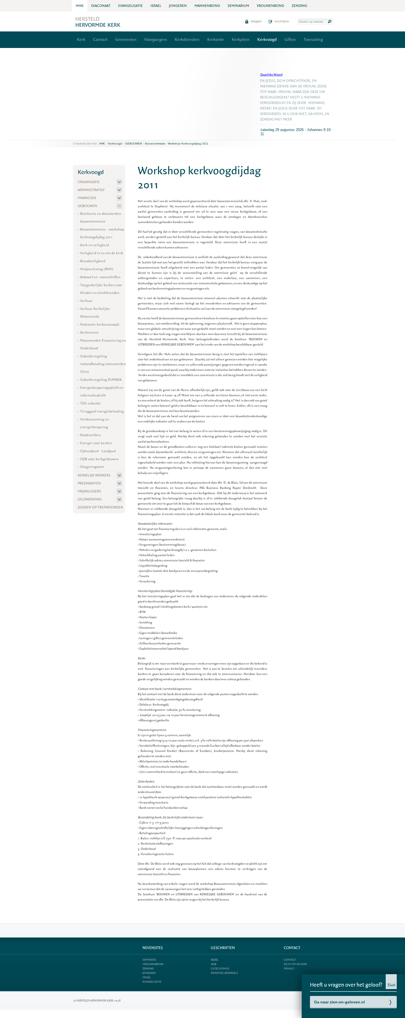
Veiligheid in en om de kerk (101, 253)
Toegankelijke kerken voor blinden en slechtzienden (101, 289)
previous (74, 135)
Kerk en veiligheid (94, 245)
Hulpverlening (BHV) (96, 269)
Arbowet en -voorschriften (100, 277)
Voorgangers (155, 39)
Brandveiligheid (92, 261)
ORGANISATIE (89, 182)
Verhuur (86, 300)
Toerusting (313, 39)
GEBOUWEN (133, 143)
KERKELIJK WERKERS (94, 475)
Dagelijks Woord (271, 75)
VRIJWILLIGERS (89, 491)
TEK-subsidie (90, 403)
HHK (102, 143)
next (81, 135)
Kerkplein (241, 39)
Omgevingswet (92, 466)
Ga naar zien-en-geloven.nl (339, 1002)
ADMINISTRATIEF (91, 189)
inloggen (256, 21)
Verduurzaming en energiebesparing (94, 423)
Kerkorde (215, 39)
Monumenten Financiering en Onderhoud (103, 344)
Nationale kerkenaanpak (99, 324)
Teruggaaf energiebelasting (102, 411)
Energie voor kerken (96, 443)
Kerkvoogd (267, 39)
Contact (100, 39)
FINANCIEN (87, 197)
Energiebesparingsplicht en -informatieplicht (102, 391)
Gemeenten (126, 39)
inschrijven (281, 21)
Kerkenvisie (89, 332)
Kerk (81, 39)
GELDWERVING (90, 499)
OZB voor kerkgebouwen (99, 459)
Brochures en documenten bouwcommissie (100, 217)
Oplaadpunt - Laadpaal (98, 451)
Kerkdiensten (187, 39)
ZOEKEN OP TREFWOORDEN (100, 507)
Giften (290, 39)
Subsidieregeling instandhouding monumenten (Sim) (103, 364)
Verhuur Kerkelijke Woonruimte (95, 312)
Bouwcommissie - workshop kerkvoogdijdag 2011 (176, 143)
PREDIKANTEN (89, 483)
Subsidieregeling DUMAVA (100, 379)
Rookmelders (90, 435)
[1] (78, 135)
